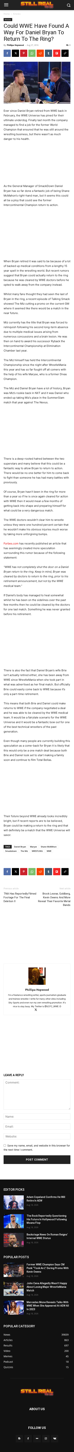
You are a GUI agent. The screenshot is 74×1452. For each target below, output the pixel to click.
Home (7, 13)
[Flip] (56, 53)
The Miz (24, 851)
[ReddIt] (40, 53)
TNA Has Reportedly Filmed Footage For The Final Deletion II (20, 897)
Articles (17, 13)
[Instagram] (45, 1438)
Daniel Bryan (20, 846)
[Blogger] (19, 1438)
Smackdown (11, 851)
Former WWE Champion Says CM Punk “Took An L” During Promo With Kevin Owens (48, 1268)
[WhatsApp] (32, 53)
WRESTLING (37, 851)
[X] (15, 53)
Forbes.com (11, 543)
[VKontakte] (54, 1438)
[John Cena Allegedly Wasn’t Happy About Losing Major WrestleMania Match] (14, 1289)
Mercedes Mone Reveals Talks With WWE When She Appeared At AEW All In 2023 (48, 1306)
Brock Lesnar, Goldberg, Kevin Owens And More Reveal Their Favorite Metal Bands (54, 899)
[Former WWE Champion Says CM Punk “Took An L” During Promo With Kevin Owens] (14, 1270)
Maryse (33, 846)
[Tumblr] (48, 53)
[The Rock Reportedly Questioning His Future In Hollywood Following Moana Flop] (14, 1221)
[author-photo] (37, 984)
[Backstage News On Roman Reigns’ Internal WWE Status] (14, 1240)
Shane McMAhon (49, 846)
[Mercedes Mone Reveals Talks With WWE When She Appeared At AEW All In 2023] (14, 1307)
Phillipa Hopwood (15, 45)
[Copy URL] (65, 53)
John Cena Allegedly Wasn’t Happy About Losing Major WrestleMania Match (47, 1287)
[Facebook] (7, 53)
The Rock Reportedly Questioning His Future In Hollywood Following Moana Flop (47, 1219)
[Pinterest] (23, 53)
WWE (49, 851)
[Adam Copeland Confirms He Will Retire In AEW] (14, 1202)
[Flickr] (36, 1438)
